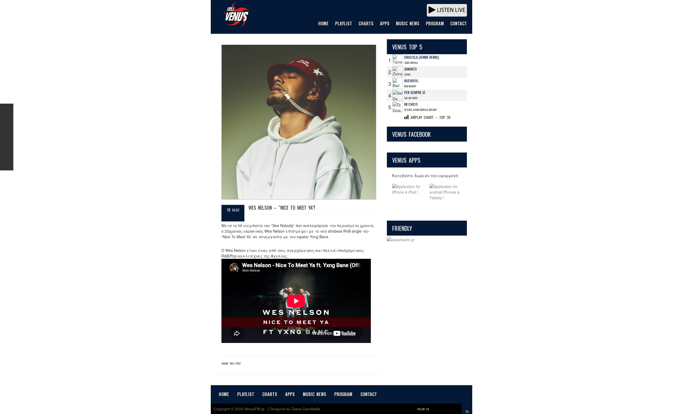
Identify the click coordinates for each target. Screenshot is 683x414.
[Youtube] (456, 409)
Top (467, 411)
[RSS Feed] (6, 150)
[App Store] (408, 192)
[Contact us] (6, 163)
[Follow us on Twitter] (6, 123)
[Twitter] (433, 409)
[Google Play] (446, 192)
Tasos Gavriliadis (306, 409)
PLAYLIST (343, 24)
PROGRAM (435, 24)
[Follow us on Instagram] (6, 137)
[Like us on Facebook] (6, 110)
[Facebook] (441, 409)
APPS (385, 24)
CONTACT (458, 24)
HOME (323, 24)
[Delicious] (448, 409)
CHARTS (366, 24)
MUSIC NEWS (407, 24)
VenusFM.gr (254, 409)
